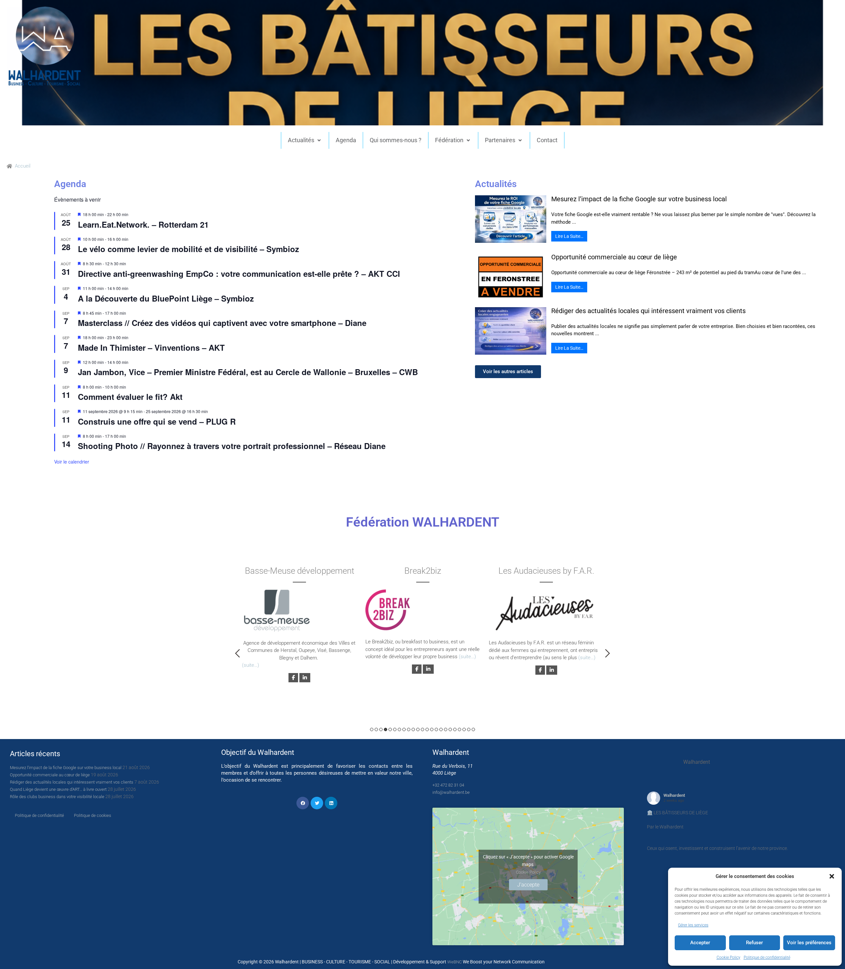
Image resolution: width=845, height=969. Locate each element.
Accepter (700, 943)
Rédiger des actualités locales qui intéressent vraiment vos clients (648, 311)
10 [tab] (413, 729)
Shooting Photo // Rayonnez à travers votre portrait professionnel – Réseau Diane (232, 445)
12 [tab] (422, 729)
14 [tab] (431, 729)
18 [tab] (450, 729)
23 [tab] (473, 729)
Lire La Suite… (569, 236)
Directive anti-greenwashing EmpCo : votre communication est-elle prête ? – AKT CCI (239, 273)
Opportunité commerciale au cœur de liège (614, 257)
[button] (831, 876)
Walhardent (674, 795)
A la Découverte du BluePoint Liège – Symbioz (166, 298)
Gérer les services (693, 925)
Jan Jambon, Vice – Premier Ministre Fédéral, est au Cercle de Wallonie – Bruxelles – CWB (248, 371)
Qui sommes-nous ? (396, 140)
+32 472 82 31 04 (448, 785)
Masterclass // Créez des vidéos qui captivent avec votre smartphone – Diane (222, 322)
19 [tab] (454, 729)
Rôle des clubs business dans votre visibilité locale (57, 796)
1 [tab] (371, 729)
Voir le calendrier (71, 461)
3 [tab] (381, 729)
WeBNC (454, 961)
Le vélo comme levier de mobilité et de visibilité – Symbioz (188, 248)
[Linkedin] (331, 803)
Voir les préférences (809, 943)
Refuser (754, 943)
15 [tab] (436, 729)
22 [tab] (468, 729)
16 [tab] (441, 729)
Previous (237, 653)
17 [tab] (445, 729)
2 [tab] (376, 729)
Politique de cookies (92, 815)
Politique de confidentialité (767, 957)
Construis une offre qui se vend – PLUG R (157, 421)
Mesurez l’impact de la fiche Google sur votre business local (639, 199)
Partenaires (500, 140)
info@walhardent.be (451, 792)
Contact (547, 140)
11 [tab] (418, 729)
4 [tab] (385, 729)
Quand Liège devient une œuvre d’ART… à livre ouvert (58, 789)
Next (607, 653)
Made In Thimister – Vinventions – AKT (151, 347)
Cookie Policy (728, 957)
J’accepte (528, 884)
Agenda (346, 140)
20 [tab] (459, 729)
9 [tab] (408, 729)
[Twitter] (317, 803)
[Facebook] (302, 803)
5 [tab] (390, 729)
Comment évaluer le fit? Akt (130, 396)
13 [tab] (427, 729)
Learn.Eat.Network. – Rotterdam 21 (143, 224)
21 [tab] (464, 729)
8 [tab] (404, 729)
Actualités (301, 140)
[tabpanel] (299, 623)
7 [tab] (399, 729)
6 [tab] (394, 729)
